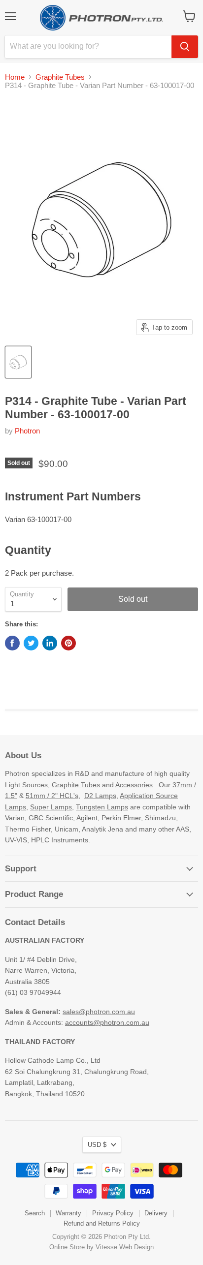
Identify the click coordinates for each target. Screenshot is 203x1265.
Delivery (156, 1213)
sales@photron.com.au (99, 1012)
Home (15, 77)
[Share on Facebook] (12, 643)
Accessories (134, 785)
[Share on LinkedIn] (49, 643)
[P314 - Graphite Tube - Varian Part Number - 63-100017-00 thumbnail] (18, 362)
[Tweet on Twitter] (31, 643)
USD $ (97, 1144)
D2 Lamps (100, 796)
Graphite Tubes (60, 77)
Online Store (67, 1247)
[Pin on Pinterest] (68, 643)
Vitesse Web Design (125, 1247)
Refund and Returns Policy (102, 1223)
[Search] (184, 46)
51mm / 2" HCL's (52, 796)
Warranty (68, 1213)
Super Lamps (51, 807)
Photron (27, 431)
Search (35, 1213)
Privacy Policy (113, 1213)
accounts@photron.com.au (107, 1022)
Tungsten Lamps (102, 807)
